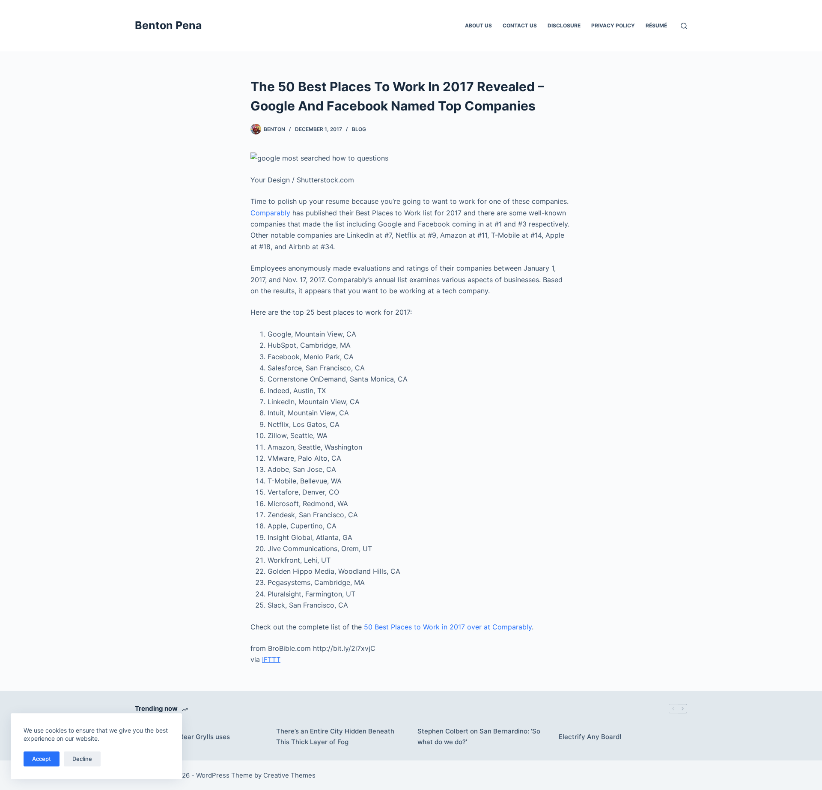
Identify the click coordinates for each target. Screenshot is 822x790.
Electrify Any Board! (590, 737)
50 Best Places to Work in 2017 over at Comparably (448, 627)
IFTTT (271, 659)
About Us (478, 25)
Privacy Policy (613, 25)
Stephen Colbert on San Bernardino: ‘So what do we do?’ (478, 736)
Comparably (270, 213)
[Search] (684, 26)
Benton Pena (168, 25)
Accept (41, 758)
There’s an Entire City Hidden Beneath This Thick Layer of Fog (335, 736)
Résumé (656, 25)
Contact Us (520, 25)
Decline (82, 758)
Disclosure (564, 25)
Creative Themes (289, 775)
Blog (359, 129)
